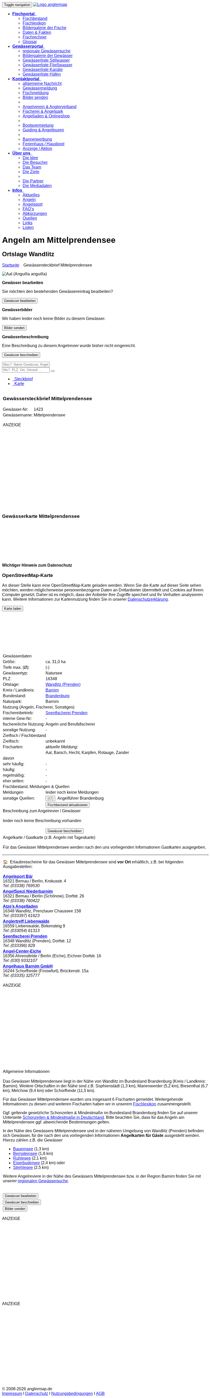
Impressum (12, 1393)
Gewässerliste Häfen (42, 74)
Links (27, 223)
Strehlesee (23, 1167)
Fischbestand (35, 18)
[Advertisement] (63, 467)
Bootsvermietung (38, 125)
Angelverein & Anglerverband (49, 107)
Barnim (52, 690)
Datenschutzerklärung (148, 599)
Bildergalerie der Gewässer (48, 55)
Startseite (10, 265)
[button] (24, 14)
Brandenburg (57, 696)
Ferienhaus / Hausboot (43, 144)
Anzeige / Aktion (37, 148)
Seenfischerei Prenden (66, 713)
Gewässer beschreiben (21, 355)
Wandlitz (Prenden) (63, 684)
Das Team (32, 167)
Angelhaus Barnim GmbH (28, 966)
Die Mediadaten (37, 185)
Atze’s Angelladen (20, 906)
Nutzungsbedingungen (72, 1393)
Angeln (29, 199)
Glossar (30, 41)
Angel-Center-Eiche (22, 951)
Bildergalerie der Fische (44, 28)
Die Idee (30, 158)
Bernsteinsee (25, 1153)
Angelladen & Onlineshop (46, 116)
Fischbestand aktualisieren (67, 805)
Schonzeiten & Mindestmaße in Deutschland (63, 1117)
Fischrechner (35, 37)
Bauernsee (23, 1149)
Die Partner (33, 181)
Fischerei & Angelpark (43, 111)
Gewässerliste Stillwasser (46, 60)
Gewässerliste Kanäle (43, 69)
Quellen (30, 218)
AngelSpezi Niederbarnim (28, 891)
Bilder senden (35, 97)
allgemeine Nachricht (42, 83)
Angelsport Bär (18, 876)
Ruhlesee (22, 1158)
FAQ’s (28, 209)
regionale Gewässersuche (47, 51)
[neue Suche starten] (53, 371)
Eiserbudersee (26, 1163)
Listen (28, 227)
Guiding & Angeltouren (43, 130)
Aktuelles (31, 195)
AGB (100, 1393)
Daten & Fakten (37, 32)
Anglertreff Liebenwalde (26, 921)
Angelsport (32, 204)
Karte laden (12, 608)
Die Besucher (35, 162)
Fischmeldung (36, 93)
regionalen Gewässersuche (43, 1181)
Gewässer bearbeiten (20, 301)
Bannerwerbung (37, 139)
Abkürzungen (35, 213)
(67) (50, 798)
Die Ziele (31, 172)
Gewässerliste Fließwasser (47, 65)
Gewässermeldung (40, 88)
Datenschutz (36, 1393)
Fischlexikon (34, 23)
